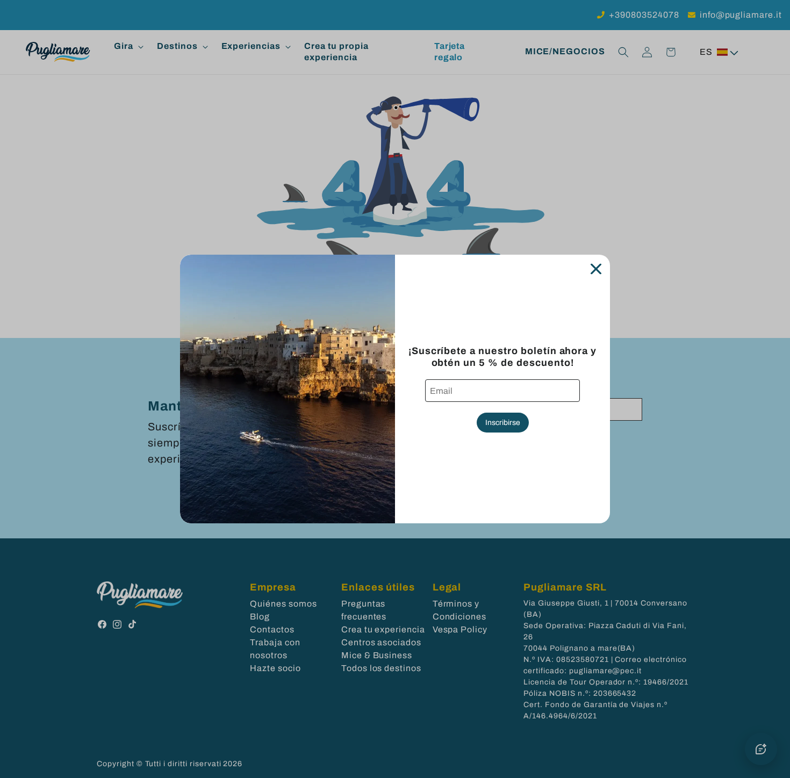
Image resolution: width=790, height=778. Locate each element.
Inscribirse (502, 423)
